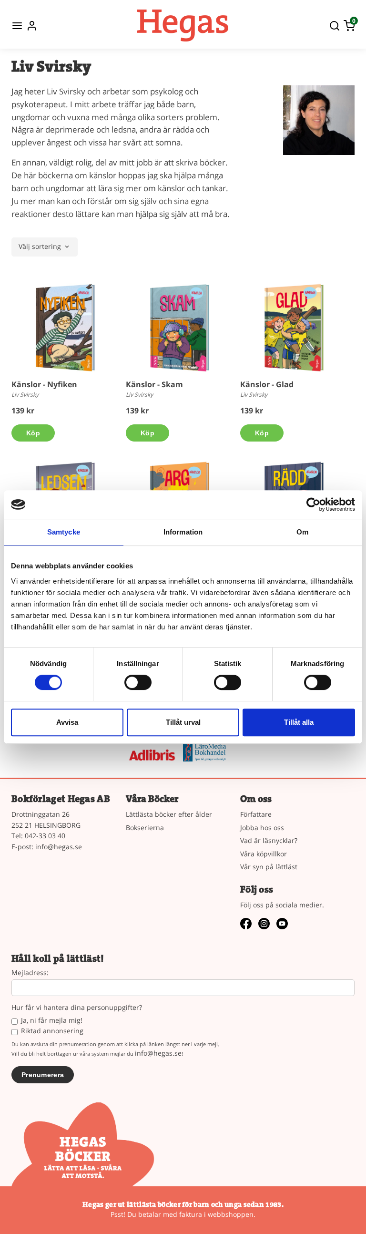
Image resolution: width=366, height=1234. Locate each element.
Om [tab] (302, 532)
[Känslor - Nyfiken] (65, 328)
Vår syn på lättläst (268, 866)
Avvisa (67, 722)
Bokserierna (145, 827)
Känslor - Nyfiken (44, 384)
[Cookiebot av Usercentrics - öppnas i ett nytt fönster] (313, 504)
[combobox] (45, 247)
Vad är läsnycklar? (268, 840)
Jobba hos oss (262, 827)
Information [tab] (183, 532)
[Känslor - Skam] (179, 328)
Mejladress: (30, 973)
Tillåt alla (299, 722)
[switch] (138, 682)
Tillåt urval (183, 722)
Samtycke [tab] (63, 532)
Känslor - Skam (154, 384)
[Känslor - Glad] (294, 328)
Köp (33, 433)
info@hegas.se (58, 846)
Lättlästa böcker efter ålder (169, 814)
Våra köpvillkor (263, 853)
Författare (256, 814)
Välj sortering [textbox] (40, 247)
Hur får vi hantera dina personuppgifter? (76, 1008)
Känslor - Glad (267, 384)
